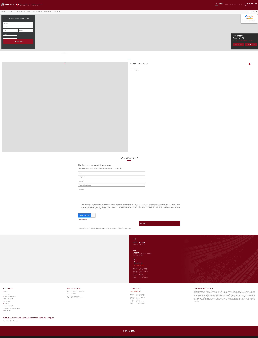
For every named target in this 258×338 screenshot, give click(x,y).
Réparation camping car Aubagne (217, 292)
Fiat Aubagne (202, 296)
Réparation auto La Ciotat (236, 299)
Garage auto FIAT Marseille (242, 295)
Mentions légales (9, 305)
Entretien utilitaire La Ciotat (224, 296)
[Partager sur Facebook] (250, 12)
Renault (15, 320)
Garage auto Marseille (206, 299)
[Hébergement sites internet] (129, 331)
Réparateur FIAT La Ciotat (236, 294)
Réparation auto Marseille (242, 296)
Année (5, 34)
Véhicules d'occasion (23, 12)
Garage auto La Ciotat (240, 298)
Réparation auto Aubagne (225, 298)
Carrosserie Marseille (221, 299)
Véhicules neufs (37, 12)
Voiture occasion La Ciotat (201, 291)
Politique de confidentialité (12, 308)
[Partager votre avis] (256, 12)
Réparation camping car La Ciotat (221, 291)
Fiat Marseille (211, 296)
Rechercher (18, 41)
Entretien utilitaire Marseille (239, 292)
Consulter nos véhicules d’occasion (243, 40)
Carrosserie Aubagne (209, 298)
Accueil (3, 12)
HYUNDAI (9, 320)
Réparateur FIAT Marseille (207, 295)
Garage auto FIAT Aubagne (241, 291)
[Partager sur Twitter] (253, 12)
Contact (57, 12)
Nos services (48, 12)
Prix (5, 37)
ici (109, 208)
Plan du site (7, 310)
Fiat (4, 320)
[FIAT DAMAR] (22, 5)
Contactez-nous (250, 44)
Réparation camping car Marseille (216, 294)
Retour (134, 70)
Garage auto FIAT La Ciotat (224, 295)
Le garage (11, 12)
